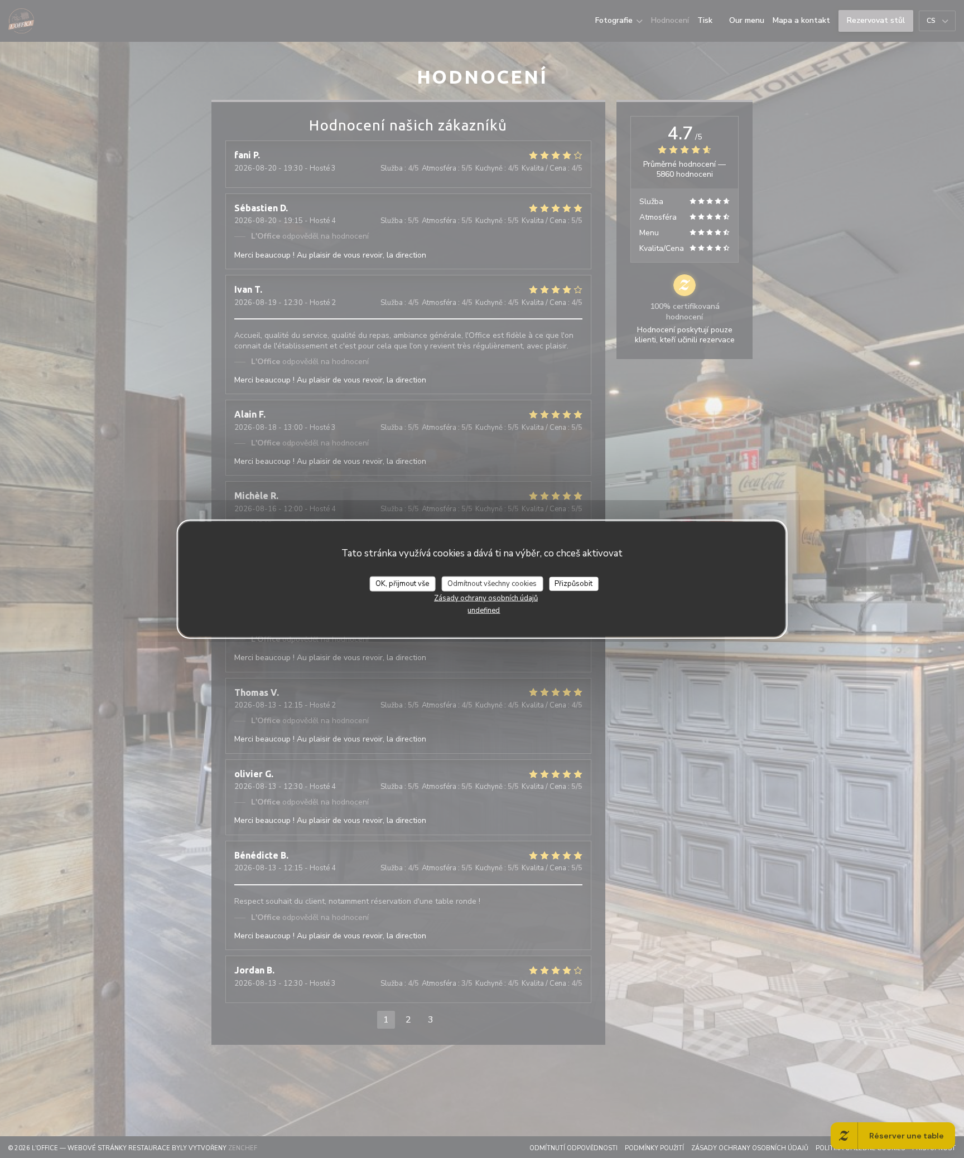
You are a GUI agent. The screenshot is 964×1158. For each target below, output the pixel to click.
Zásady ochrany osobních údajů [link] (486, 598)
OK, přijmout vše (402, 583)
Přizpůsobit (573, 583)
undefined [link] (483, 610)
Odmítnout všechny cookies (492, 583)
